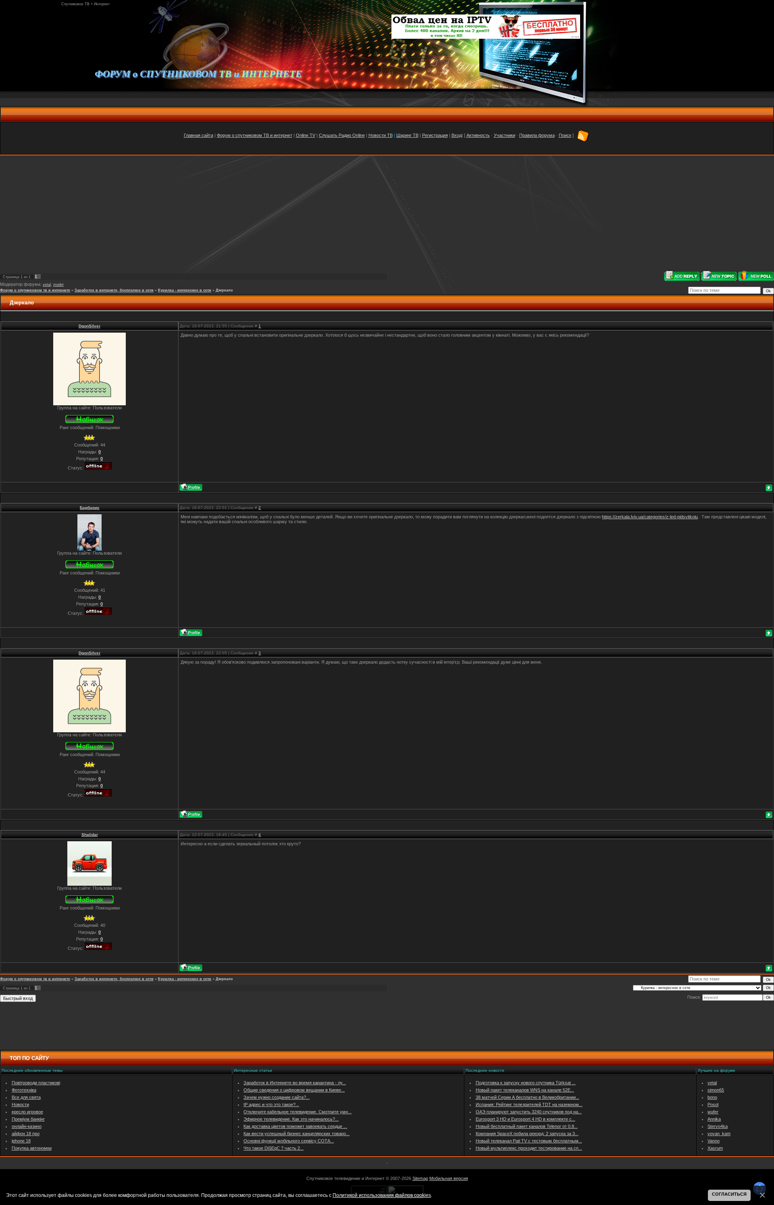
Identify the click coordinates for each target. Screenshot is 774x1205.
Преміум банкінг (28, 1119)
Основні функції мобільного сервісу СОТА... (288, 1140)
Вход (457, 135)
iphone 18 (21, 1140)
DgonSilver (89, 326)
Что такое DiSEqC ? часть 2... (273, 1148)
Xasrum (715, 1148)
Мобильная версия (448, 1178)
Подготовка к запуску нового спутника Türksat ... (526, 1082)
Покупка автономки (32, 1148)
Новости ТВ (380, 135)
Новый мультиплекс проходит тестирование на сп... (529, 1148)
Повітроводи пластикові (36, 1082)
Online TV (305, 135)
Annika (714, 1119)
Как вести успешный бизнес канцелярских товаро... (296, 1133)
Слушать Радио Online (342, 135)
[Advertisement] (387, 213)
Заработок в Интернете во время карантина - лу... (294, 1082)
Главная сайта (198, 135)
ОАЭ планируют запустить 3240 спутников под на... (529, 1111)
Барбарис (90, 507)
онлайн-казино (27, 1126)
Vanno (713, 1140)
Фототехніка (24, 1090)
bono (712, 1097)
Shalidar (89, 834)
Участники (504, 135)
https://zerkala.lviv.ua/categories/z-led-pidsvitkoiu (650, 516)
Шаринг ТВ (407, 135)
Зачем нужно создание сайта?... (276, 1097)
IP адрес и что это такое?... (271, 1104)
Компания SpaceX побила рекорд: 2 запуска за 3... (527, 1133)
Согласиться (729, 1194)
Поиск (565, 135)
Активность (478, 135)
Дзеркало (224, 290)
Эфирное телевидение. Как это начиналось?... (291, 1119)
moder (58, 285)
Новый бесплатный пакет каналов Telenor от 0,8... (527, 1126)
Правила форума (537, 135)
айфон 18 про (26, 1133)
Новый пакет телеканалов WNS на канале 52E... (525, 1090)
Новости (20, 1104)
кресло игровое (27, 1111)
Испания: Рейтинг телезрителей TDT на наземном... (529, 1104)
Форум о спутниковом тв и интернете (35, 290)
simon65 (715, 1090)
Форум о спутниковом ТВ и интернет (254, 135)
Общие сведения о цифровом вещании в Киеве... (294, 1090)
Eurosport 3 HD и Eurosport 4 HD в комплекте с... (525, 1119)
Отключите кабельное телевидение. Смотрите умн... (297, 1111)
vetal (47, 285)
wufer (712, 1111)
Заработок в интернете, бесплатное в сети (114, 290)
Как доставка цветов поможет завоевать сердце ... (295, 1126)
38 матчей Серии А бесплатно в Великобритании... (527, 1097)
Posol (712, 1104)
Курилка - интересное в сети (184, 290)
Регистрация (435, 135)
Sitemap (420, 1178)
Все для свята (26, 1097)
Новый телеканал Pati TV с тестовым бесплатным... (529, 1140)
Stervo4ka (717, 1126)
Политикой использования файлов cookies (382, 1195)
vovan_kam (718, 1133)
